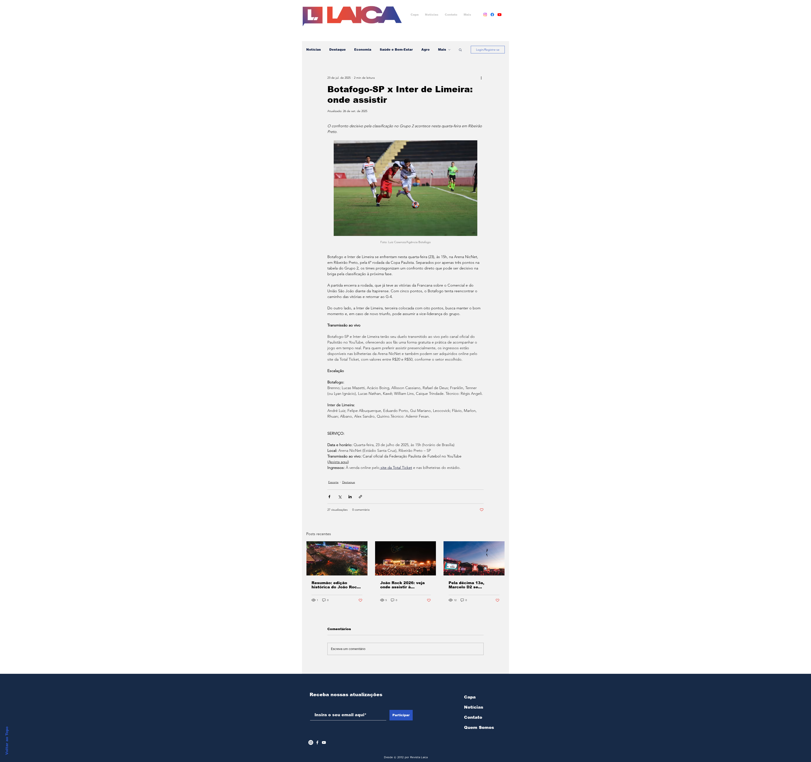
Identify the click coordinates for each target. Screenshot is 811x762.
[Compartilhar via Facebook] (329, 497)
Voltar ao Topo (7, 741)
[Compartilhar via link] (360, 497)
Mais (442, 49)
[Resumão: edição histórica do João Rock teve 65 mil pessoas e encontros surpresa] (336, 558)
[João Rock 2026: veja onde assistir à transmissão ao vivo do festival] (405, 558)
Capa (470, 697)
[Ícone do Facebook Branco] (317, 742)
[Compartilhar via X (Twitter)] (340, 497)
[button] (460, 49)
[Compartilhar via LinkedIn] (350, 497)
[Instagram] (485, 14)
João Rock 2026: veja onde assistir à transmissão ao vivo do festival (404, 585)
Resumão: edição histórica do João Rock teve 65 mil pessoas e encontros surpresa (335, 585)
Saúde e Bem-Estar (396, 49)
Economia (362, 49)
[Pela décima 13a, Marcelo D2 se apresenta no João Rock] (474, 558)
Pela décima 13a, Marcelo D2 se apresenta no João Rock (474, 585)
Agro (425, 49)
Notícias (313, 49)
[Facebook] (492, 14)
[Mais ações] (481, 77)
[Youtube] (499, 14)
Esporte (333, 482)
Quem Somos (479, 727)
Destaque (337, 49)
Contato (473, 717)
